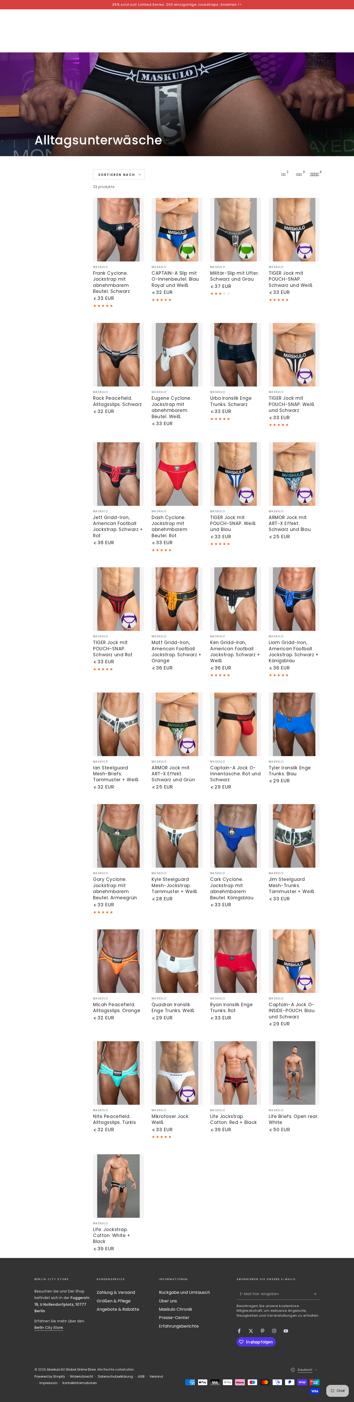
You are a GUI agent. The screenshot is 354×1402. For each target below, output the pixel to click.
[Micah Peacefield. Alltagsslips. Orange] (118, 961)
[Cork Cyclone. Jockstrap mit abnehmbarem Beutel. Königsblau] (235, 836)
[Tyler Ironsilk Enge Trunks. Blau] (294, 724)
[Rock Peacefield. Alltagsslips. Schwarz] (118, 354)
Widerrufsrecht (81, 1377)
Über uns (168, 1301)
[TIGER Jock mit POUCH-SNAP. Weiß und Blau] (235, 474)
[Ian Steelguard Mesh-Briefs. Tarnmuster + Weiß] (118, 724)
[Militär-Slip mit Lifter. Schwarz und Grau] (235, 229)
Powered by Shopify (49, 1377)
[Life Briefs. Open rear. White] (294, 1073)
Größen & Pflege (114, 1301)
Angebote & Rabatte (118, 1309)
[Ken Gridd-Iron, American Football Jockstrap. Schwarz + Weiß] (235, 599)
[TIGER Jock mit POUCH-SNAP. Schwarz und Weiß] (294, 229)
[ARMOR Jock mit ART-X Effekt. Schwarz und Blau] (294, 474)
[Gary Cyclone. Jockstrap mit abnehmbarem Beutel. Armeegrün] (118, 836)
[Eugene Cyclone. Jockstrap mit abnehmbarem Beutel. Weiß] (177, 354)
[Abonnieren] (317, 1294)
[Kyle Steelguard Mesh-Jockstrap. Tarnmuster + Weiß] (177, 836)
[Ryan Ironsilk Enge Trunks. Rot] (235, 961)
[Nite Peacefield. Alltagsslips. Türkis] (118, 1073)
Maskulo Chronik (175, 1309)
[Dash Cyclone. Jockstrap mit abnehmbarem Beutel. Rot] (177, 474)
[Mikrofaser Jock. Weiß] (177, 1073)
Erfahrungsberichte (179, 1326)
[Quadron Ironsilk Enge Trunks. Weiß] (177, 961)
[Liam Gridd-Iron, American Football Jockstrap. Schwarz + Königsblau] (294, 599)
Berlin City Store (48, 1327)
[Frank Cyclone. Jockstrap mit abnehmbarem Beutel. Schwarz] (118, 229)
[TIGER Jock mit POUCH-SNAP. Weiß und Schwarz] (294, 354)
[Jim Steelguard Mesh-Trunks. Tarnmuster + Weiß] (294, 836)
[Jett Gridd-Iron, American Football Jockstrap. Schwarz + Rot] (118, 474)
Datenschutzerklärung (115, 1377)
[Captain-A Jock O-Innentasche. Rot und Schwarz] (235, 724)
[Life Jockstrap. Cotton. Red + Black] (235, 1073)
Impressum (48, 1383)
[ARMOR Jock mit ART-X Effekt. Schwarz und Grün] (177, 724)
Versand (156, 1377)
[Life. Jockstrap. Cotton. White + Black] (118, 1186)
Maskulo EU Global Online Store (71, 1369)
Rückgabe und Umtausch (184, 1292)
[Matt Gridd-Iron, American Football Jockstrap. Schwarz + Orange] (177, 599)
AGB (141, 1377)
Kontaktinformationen (79, 1383)
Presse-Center (174, 1318)
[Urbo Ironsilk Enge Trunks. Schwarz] (235, 354)
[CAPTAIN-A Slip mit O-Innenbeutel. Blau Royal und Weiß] (177, 229)
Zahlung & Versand (116, 1292)
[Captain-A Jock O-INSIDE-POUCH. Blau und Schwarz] (294, 961)
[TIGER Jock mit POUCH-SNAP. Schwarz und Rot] (118, 599)
